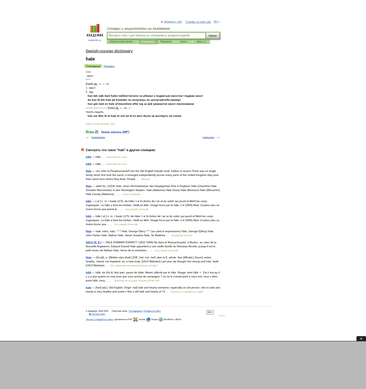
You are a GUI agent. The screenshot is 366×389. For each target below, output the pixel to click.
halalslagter (98, 137)
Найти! (213, 35)
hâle (88, 156)
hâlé (88, 163)
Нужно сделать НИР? (115, 131)
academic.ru (94, 40)
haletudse (208, 137)
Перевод (109, 66)
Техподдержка (135, 311)
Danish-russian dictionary (122, 41)
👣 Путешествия (97, 314)
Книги (183, 41)
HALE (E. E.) (93, 242)
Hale (89, 170)
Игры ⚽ (201, 41)
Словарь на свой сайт (198, 22)
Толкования (147, 41)
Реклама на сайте (152, 311)
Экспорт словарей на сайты (99, 319)
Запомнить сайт (173, 22)
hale (88, 287)
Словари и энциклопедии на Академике (138, 29)
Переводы (166, 41)
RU (215, 22)
